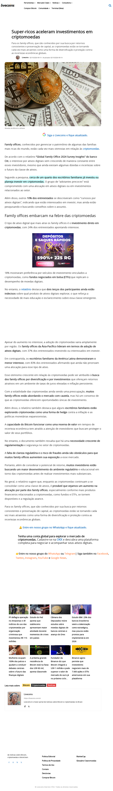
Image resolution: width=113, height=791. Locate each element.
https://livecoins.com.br (32, 698)
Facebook (102, 553)
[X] (29, 706)
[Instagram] (13, 762)
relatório (26, 289)
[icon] (110, 5)
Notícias (51, 685)
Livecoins (25, 57)
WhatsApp (54, 553)
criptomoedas (91, 148)
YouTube (43, 557)
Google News (58, 557)
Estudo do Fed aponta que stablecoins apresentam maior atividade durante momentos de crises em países (39, 627)
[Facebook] (25, 706)
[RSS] (17, 762)
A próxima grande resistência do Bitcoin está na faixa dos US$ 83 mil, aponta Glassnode (39, 665)
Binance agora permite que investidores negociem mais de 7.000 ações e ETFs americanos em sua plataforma (81, 668)
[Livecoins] (7, 6)
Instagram (31, 557)
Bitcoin (26, 685)
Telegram (69, 553)
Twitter (20, 557)
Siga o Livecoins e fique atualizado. (67, 135)
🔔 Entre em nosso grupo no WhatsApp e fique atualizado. (53, 527)
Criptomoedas (38, 685)
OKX (59, 539)
